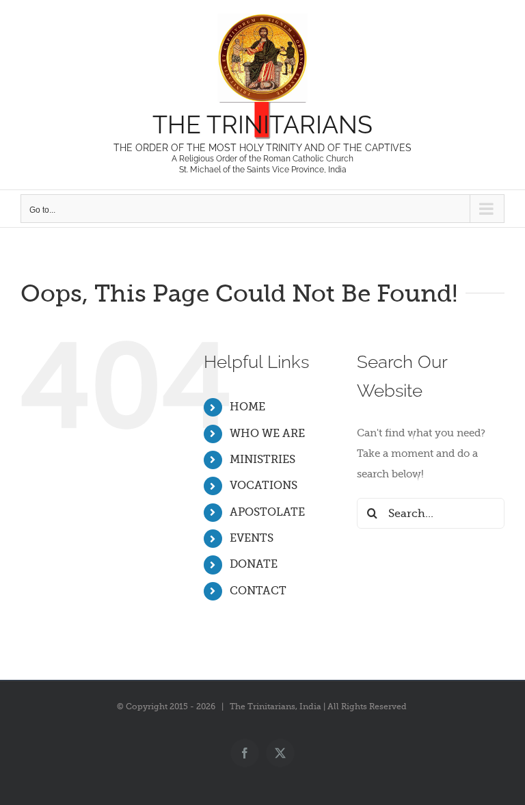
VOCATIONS (263, 485)
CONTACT (258, 591)
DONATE (254, 564)
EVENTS (251, 538)
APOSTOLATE (267, 512)
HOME (247, 407)
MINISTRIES (262, 459)
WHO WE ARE (267, 433)
